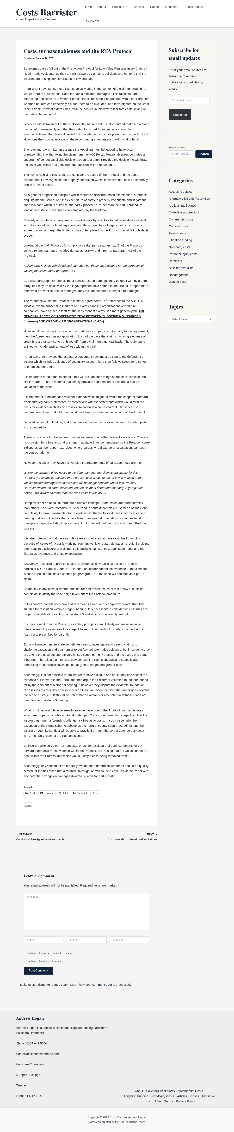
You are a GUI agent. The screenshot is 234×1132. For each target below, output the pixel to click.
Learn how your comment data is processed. (100, 984)
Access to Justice (181, 191)
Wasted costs (178, 282)
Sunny (168, 1101)
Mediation (171, 7)
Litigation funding (180, 240)
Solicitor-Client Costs (160, 1091)
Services (118, 7)
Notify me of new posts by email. (44, 961)
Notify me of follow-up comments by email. (50, 953)
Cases (154, 7)
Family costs (177, 233)
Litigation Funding (136, 1096)
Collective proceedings (184, 212)
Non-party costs (179, 247)
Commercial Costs (190, 1091)
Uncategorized (179, 275)
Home (88, 7)
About (102, 7)
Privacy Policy (185, 1101)
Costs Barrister (46, 12)
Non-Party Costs (162, 1096)
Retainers (175, 261)
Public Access (194, 7)
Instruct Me (91, 20)
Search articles (177, 147)
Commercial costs (181, 219)
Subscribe (180, 114)
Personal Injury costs (183, 254)
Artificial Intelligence (182, 205)
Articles (139, 7)
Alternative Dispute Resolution (189, 198)
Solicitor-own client (181, 268)
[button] (126, 7)
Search (204, 154)
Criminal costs (178, 226)
